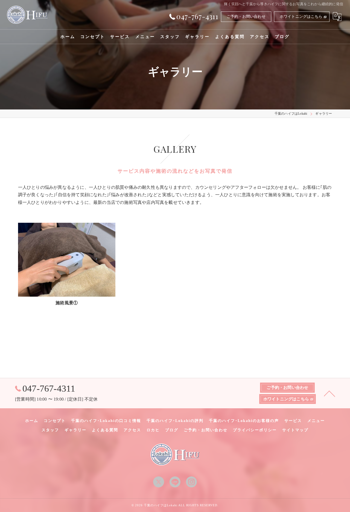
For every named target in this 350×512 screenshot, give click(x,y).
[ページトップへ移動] (329, 393)
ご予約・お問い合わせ (246, 17)
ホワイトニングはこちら (301, 17)
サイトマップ (295, 430)
